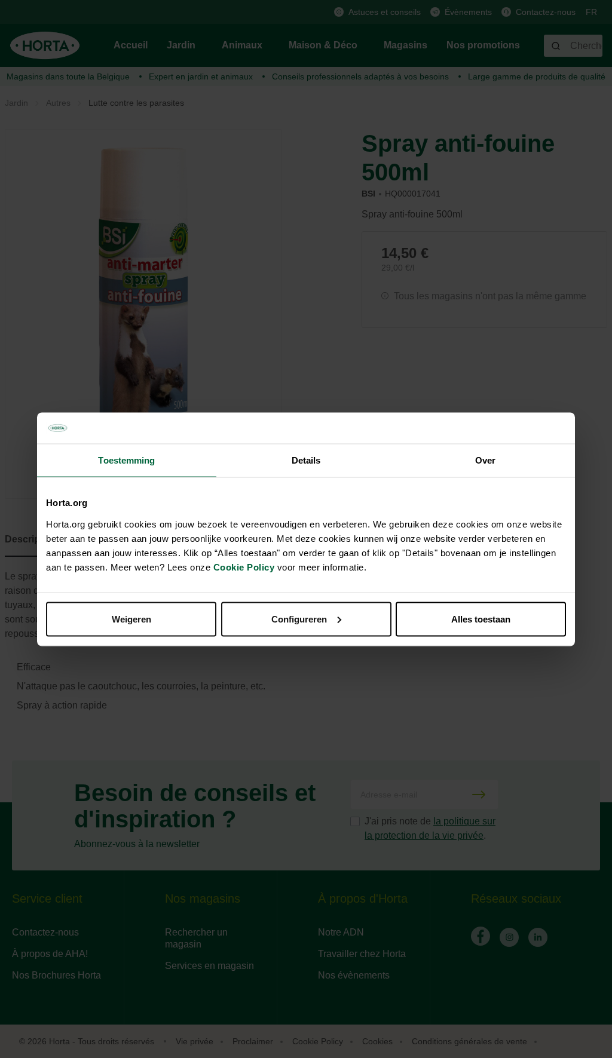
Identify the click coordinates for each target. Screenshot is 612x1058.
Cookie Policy (244, 567)
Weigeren (131, 619)
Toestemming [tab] (126, 460)
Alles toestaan (480, 619)
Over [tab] (485, 460)
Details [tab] (306, 460)
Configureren (299, 619)
